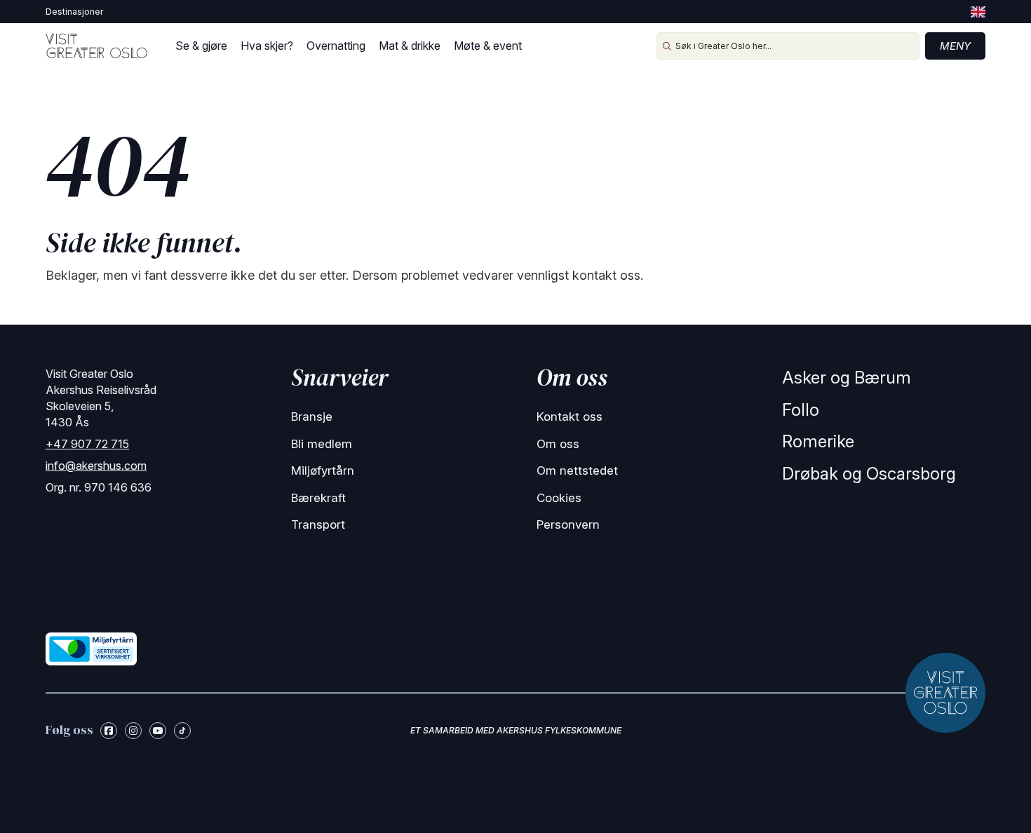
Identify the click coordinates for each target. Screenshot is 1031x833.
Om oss (558, 444)
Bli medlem (321, 444)
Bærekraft (318, 498)
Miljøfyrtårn (322, 470)
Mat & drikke (409, 46)
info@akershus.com (96, 466)
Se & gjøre (201, 46)
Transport (318, 524)
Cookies (559, 498)
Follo (800, 410)
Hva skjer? (267, 46)
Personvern (568, 524)
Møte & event (488, 46)
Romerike (818, 441)
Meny (955, 46)
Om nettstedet (577, 470)
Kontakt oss (569, 416)
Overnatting (335, 46)
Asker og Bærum (846, 377)
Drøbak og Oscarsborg (869, 473)
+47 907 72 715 (87, 444)
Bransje (311, 416)
